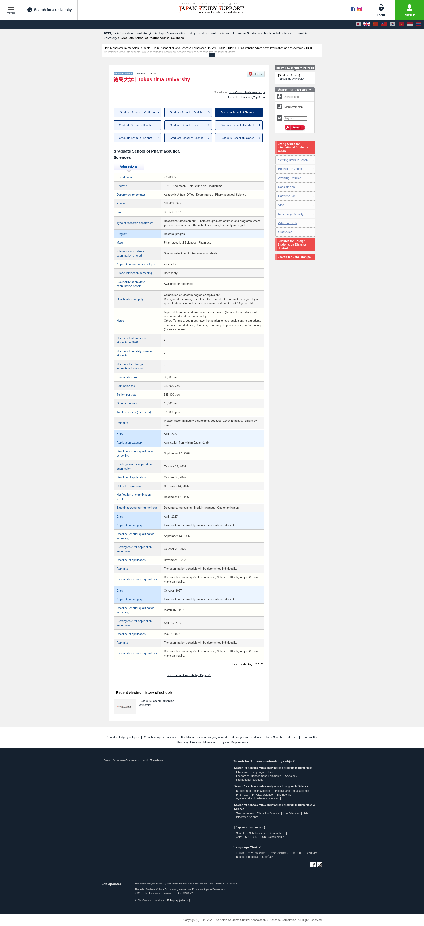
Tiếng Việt (311, 853)
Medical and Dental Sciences (292, 790)
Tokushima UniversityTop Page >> (189, 675)
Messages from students (246, 737)
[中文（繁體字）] (384, 24)
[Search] (295, 128)
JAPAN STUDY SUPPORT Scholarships (260, 837)
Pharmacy (242, 794)
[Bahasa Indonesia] (410, 24)
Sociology (291, 776)
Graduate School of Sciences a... (189, 125)
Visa (281, 205)
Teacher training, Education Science (257, 813)
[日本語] (358, 24)
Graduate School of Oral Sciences (190, 112)
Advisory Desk (287, 223)
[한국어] (392, 24)
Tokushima (140, 73)
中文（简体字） (257, 853)
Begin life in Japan (290, 168)
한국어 (297, 853)
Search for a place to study (160, 737)
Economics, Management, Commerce (258, 776)
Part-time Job (286, 196)
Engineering (284, 794)
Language (258, 772)
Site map (292, 737)
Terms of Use (310, 737)
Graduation (285, 232)
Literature (242, 772)
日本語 (240, 853)
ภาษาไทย (267, 856)
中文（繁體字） (280, 853)
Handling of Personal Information (196, 742)
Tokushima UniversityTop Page (246, 97)
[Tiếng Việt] (401, 24)
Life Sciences (291, 813)
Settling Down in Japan (293, 160)
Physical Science (262, 794)
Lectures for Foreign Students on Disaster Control (292, 244)
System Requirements (234, 742)
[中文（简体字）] (375, 24)
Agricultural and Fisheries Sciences (257, 798)
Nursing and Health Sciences (253, 790)
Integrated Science (247, 817)
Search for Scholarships (294, 257)
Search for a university (53, 10)
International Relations (249, 779)
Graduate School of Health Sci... (138, 125)
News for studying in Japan (123, 737)
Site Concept (144, 900)
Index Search (274, 737)
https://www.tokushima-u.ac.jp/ (247, 92)
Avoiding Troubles (289, 178)
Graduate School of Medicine (137, 112)
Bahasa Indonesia (247, 856)
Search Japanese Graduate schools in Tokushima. (134, 760)
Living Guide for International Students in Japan (294, 147)
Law (270, 772)
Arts (305, 813)
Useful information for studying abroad (204, 737)
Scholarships (286, 187)
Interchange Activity (291, 214)
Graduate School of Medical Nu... (240, 125)
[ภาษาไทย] (418, 24)
